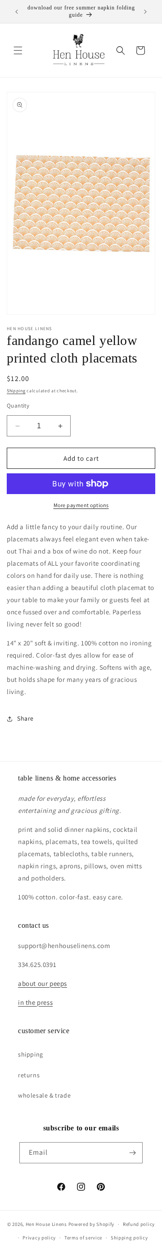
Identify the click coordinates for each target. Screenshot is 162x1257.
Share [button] (25, 718)
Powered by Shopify (91, 1224)
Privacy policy (39, 1237)
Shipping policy (129, 1237)
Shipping (16, 391)
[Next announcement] (145, 12)
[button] (18, 50)
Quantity (18, 405)
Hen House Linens (46, 1224)
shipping (30, 1054)
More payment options (81, 505)
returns (29, 1075)
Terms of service (83, 1237)
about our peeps (42, 983)
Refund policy (139, 1224)
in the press (35, 1002)
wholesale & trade (44, 1095)
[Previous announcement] (17, 12)
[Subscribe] (132, 1152)
